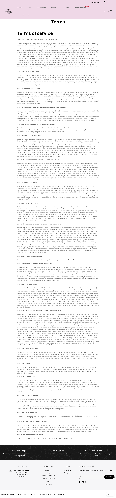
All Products (67, 470)
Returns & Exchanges (48, 476)
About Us (48, 470)
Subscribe (109, 477)
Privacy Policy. (72, 260)
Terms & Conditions (48, 478)
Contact (48, 481)
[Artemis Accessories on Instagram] (113, 2)
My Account (95, 2)
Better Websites (59, 494)
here (14, 454)
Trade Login (48, 484)
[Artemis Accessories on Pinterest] (109, 2)
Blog (48, 473)
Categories (67, 473)
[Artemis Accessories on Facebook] (104, 2)
